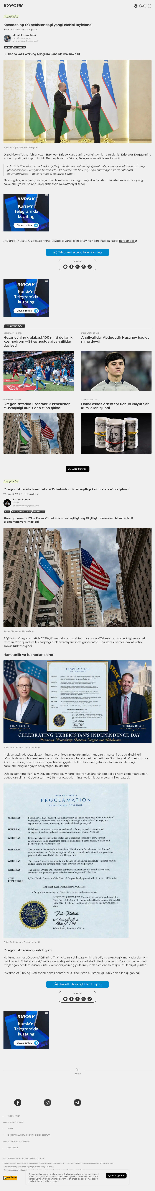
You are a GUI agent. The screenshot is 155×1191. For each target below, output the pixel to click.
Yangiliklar (11, 16)
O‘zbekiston (19, 47)
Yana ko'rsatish (77, 469)
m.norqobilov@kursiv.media (25, 41)
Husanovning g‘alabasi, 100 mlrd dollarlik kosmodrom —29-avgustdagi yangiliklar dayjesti (38, 341)
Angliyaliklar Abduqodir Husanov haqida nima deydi (115, 339)
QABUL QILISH (116, 1175)
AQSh (7, 512)
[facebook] (17, 1102)
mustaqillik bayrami (21, 512)
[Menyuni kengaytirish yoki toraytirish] (150, 6)
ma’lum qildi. (114, 158)
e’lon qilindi (22, 642)
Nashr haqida (14, 1116)
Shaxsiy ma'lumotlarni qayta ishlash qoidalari (29, 1135)
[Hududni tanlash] (136, 6)
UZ (142, 6)
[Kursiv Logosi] (13, 5)
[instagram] (47, 1102)
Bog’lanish (13, 1148)
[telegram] (77, 1102)
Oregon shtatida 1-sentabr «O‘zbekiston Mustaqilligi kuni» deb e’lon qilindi (37, 406)
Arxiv (10, 1129)
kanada (8, 47)
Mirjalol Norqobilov (24, 35)
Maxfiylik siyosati (16, 1122)
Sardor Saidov (21, 499)
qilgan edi (133, 973)
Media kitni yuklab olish (19, 1141)
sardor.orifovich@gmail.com (26, 505)
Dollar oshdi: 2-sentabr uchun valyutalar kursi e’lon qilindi (115, 406)
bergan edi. (127, 240)
